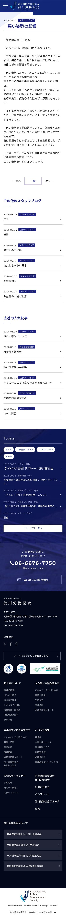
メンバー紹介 (10, 695)
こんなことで (46, 690)
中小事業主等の (11, 763)
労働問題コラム (42, 747)
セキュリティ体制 (12, 705)
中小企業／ (17, 730)
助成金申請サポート (44, 709)
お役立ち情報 (42, 730)
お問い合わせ (42, 787)
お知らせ (8, 782)
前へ (18, 181)
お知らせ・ (15, 775)
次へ (47, 181)
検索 (37, 808)
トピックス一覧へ (33, 528)
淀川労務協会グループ (47, 801)
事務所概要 (9, 690)
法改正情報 (40, 752)
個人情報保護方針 (18, 912)
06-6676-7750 (15, 620)
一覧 (33, 181)
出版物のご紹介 (11, 714)
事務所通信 (47, 761)
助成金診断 (40, 756)
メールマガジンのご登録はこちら (31, 655)
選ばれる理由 (10, 700)
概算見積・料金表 (12, 709)
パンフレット (42, 794)
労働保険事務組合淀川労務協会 (44, 777)
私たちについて (12, 683)
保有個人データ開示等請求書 (42, 912)
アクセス (8, 719)
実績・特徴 (40, 695)
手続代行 (39, 700)
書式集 (38, 737)
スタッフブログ (26, 20)
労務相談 (39, 705)
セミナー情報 (10, 787)
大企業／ (47, 683)
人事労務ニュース (43, 742)
